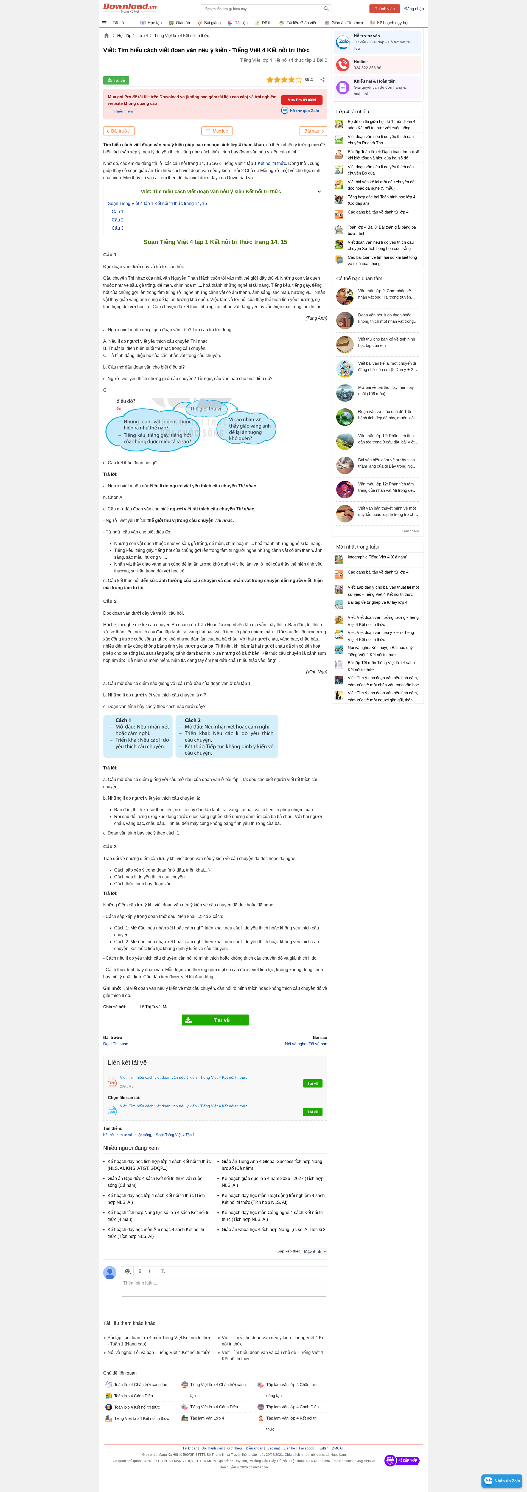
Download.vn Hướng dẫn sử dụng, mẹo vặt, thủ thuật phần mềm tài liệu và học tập (130, 9)
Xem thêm (410, 531)
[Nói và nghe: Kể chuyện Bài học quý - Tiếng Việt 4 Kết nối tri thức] (339, 649)
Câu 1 (118, 211)
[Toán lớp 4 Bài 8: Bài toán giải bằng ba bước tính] (339, 229)
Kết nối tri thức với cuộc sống (127, 1135)
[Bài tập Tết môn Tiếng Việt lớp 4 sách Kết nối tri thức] (339, 665)
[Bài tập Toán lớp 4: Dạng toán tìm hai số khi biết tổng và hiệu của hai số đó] (339, 154)
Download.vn (106, 36)
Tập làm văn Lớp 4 (207, 1418)
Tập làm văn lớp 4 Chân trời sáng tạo (291, 1390)
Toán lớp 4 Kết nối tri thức (137, 1407)
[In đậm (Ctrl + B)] (140, 1271)
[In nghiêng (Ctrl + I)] (149, 1271)
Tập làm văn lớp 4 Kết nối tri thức (291, 1423)
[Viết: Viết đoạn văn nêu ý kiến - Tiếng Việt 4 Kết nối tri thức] (339, 634)
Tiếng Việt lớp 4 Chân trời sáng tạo (218, 1390)
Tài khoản (190, 1448)
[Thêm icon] (127, 1271)
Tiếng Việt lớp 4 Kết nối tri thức (181, 35)
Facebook (306, 1448)
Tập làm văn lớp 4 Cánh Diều (292, 1406)
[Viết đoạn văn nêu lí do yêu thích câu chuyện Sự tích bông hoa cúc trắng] (339, 244)
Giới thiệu (234, 1448)
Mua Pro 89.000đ (302, 100)
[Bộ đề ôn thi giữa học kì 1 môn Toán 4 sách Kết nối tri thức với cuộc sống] (339, 124)
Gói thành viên (212, 1448)
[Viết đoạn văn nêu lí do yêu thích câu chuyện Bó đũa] (339, 169)
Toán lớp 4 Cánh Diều (133, 1395)
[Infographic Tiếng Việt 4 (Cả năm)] (339, 559)
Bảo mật (273, 1448)
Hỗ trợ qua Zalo (304, 110)
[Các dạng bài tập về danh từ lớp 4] (339, 214)
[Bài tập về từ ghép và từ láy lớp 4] (339, 604)
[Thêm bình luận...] (224, 1286)
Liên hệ (289, 1448)
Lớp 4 (143, 35)
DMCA (336, 1448)
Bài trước (120, 131)
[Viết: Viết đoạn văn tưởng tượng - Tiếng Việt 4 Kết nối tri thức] (339, 619)
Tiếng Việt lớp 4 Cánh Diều (214, 1406)
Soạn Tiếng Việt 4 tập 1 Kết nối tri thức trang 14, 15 (157, 203)
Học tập (124, 35)
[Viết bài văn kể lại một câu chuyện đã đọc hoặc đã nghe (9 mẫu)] (339, 184)
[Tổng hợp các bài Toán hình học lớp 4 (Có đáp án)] (339, 199)
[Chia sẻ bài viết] (322, 79)
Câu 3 (118, 228)
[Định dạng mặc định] (162, 1271)
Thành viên (385, 8)
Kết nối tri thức (272, 163)
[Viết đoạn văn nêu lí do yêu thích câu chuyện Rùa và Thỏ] (339, 139)
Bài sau (311, 131)
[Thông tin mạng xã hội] (402, 1468)
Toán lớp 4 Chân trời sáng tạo (140, 1384)
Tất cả (118, 22)
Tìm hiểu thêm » (122, 111)
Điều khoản (254, 1448)
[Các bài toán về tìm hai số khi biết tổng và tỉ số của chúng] (339, 259)
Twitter (323, 1448)
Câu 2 (118, 220)
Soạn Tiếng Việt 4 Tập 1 (175, 1135)
